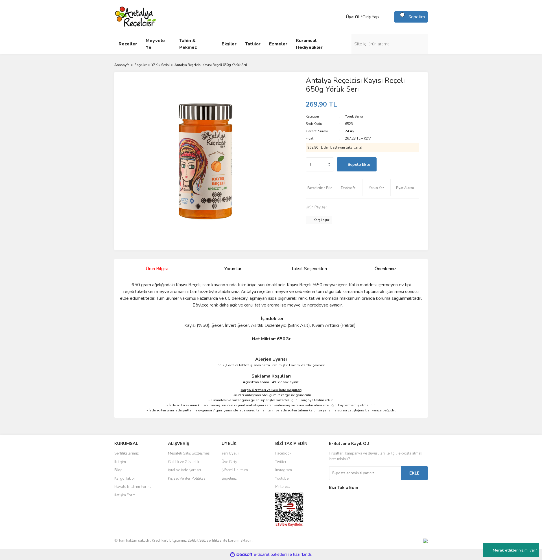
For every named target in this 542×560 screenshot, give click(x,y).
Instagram (283, 470)
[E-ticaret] (270, 554)
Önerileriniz (385, 269)
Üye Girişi (229, 461)
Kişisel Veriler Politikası (187, 478)
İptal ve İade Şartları (184, 470)
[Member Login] (340, 17)
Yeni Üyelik (230, 453)
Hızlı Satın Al (399, 164)
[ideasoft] (241, 554)
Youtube (282, 478)
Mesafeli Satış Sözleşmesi (189, 453)
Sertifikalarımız (126, 453)
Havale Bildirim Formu (133, 486)
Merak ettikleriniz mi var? (515, 550)
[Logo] (135, 16)
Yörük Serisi (354, 116)
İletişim (120, 461)
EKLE (414, 473)
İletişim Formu (125, 495)
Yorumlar (232, 269)
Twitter (281, 461)
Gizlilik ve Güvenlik (183, 461)
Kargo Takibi (124, 478)
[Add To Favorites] (320, 187)
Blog (118, 470)
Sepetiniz (229, 478)
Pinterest (282, 486)
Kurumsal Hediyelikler (309, 44)
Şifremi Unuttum (235, 470)
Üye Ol (353, 17)
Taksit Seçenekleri (309, 269)
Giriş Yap (370, 17)
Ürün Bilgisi (157, 269)
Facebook (283, 453)
